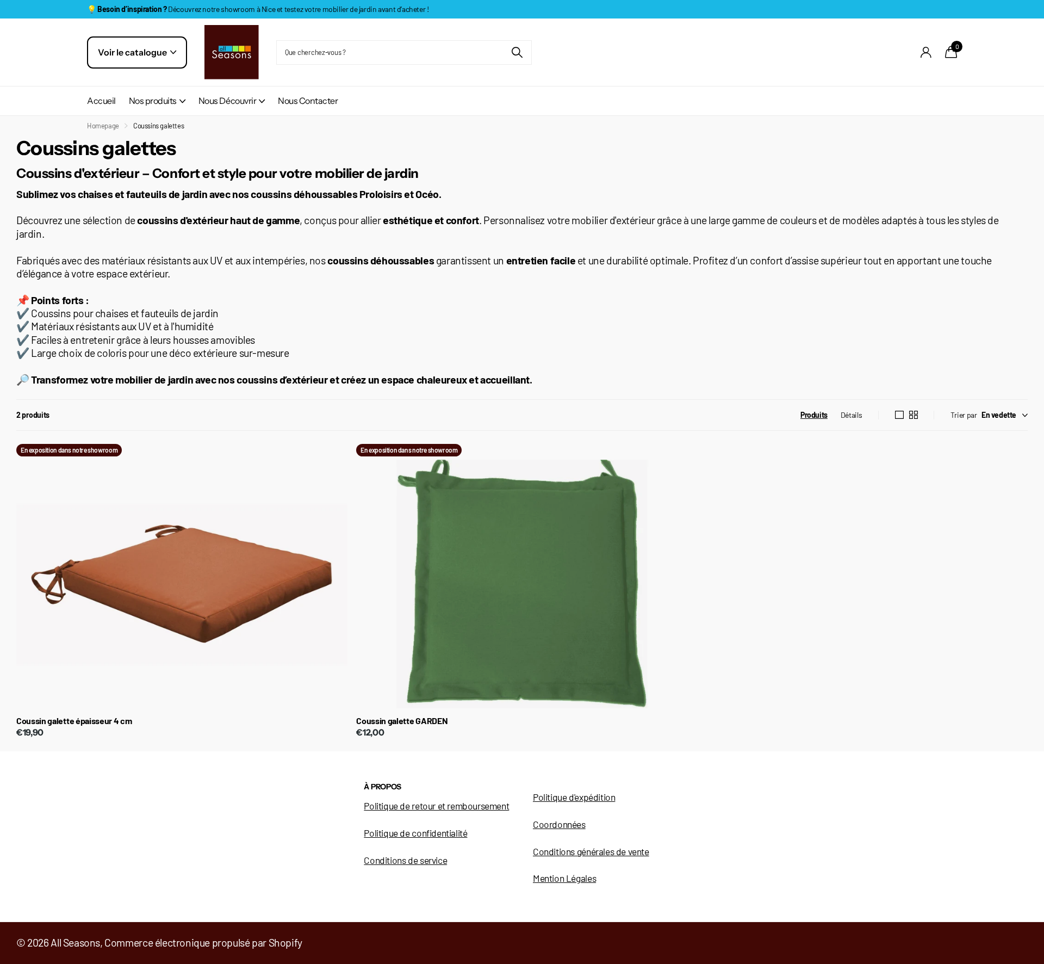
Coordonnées (559, 824)
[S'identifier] (926, 52)
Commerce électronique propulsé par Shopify (203, 942)
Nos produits (153, 100)
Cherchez (517, 52)
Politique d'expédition (574, 797)
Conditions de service (405, 860)
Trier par (963, 414)
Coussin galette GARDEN (402, 720)
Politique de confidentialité (415, 833)
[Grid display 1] (899, 415)
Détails (851, 414)
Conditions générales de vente (591, 851)
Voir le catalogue (133, 52)
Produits (814, 414)
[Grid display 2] (913, 415)
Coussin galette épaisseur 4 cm (74, 720)
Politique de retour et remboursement (436, 806)
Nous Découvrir (227, 100)
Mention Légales (564, 878)
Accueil (101, 100)
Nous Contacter (308, 100)
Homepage (103, 125)
